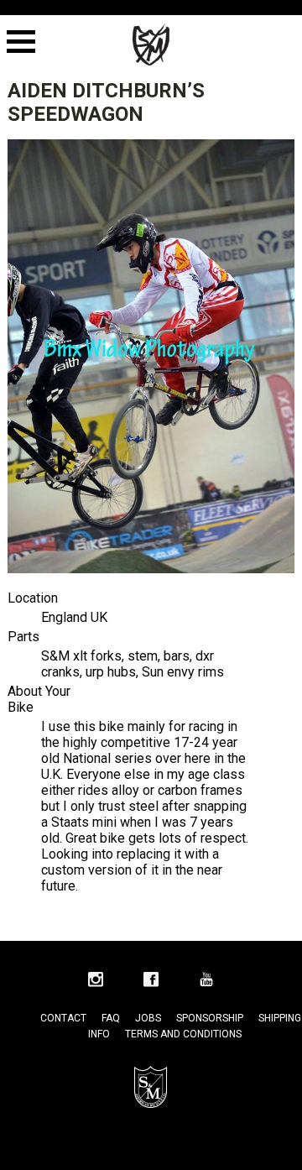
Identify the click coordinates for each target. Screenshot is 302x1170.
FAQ (111, 1018)
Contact (63, 1018)
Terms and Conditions (183, 1034)
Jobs (148, 1018)
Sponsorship (209, 1018)
